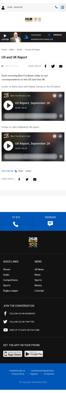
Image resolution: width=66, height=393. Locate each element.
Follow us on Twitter (22, 322)
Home (4, 50)
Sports (6, 285)
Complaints (49, 374)
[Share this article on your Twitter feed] (53, 66)
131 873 (56, 7)
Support (34, 374)
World (19, 50)
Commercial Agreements (42, 370)
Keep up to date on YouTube (24, 330)
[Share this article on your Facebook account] (45, 66)
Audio (6, 274)
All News (39, 269)
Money (38, 285)
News (11, 50)
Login (9, 7)
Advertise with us (17, 370)
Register (18, 7)
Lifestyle (39, 290)
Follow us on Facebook (22, 313)
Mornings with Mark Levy (42, 39)
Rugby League (10, 290)
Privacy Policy (18, 374)
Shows (6, 269)
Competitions (10, 280)
